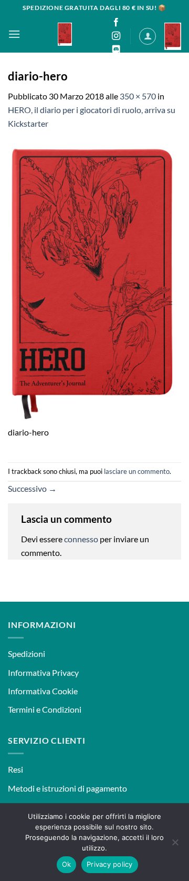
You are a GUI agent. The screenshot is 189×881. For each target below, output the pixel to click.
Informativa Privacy (43, 672)
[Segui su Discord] (116, 50)
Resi (15, 769)
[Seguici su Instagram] (116, 36)
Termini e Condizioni (44, 709)
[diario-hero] (94, 283)
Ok (66, 864)
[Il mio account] (147, 36)
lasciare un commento (137, 471)
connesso (81, 539)
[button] (14, 34)
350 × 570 (138, 96)
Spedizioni (26, 654)
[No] (175, 845)
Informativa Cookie (43, 691)
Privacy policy (110, 864)
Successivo (32, 488)
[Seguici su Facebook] (116, 22)
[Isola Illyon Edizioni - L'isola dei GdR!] (64, 34)
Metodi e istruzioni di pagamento (67, 788)
